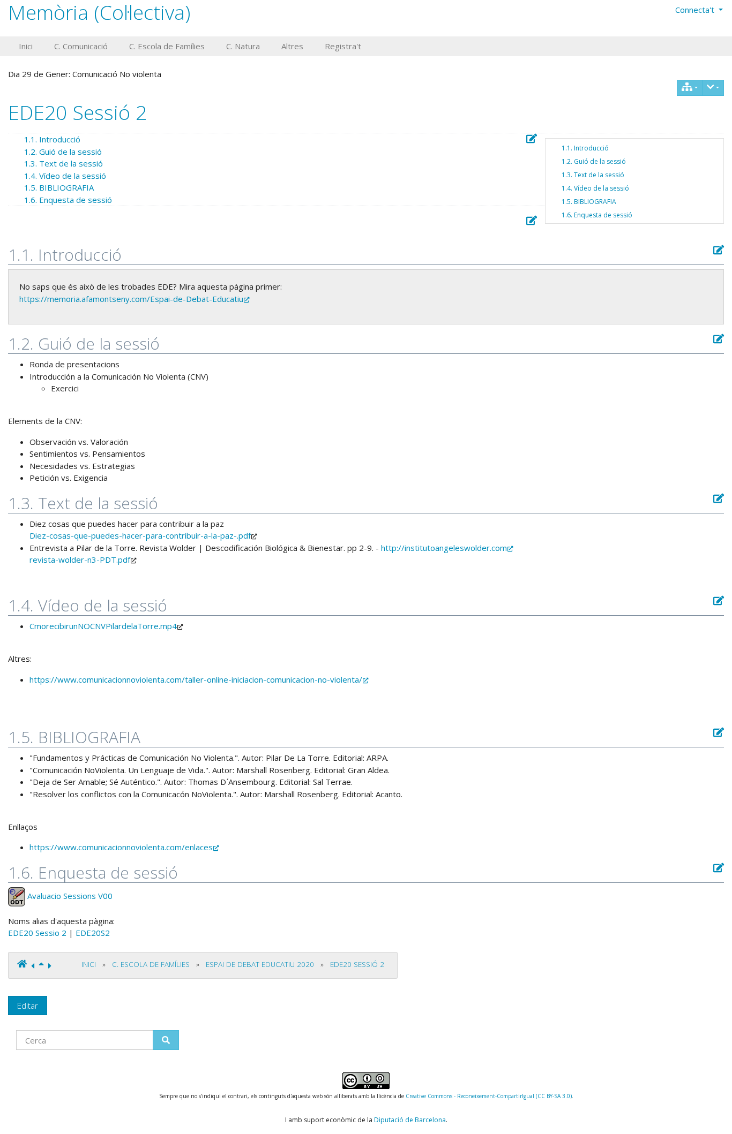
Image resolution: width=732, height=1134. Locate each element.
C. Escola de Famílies (151, 964)
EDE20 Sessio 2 (37, 932)
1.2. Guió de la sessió (594, 161)
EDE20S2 (93, 932)
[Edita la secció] (531, 138)
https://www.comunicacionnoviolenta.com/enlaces (121, 847)
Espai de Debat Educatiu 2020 (260, 964)
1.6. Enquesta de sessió (597, 215)
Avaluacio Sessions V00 (70, 895)
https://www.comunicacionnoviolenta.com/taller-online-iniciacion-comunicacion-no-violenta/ (195, 679)
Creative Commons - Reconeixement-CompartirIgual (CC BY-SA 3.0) (489, 1096)
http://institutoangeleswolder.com (444, 547)
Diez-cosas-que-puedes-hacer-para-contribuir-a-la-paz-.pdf (140, 535)
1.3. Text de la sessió (593, 174)
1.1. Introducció (585, 148)
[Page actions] (713, 88)
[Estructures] (689, 88)
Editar (27, 1005)
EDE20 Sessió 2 (77, 112)
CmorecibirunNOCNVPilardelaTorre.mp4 (103, 626)
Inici (88, 964)
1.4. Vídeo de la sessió (595, 188)
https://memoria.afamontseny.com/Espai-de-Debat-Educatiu (131, 298)
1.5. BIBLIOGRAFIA (589, 201)
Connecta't (695, 9)
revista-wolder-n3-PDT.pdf (79, 559)
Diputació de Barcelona (410, 1119)
